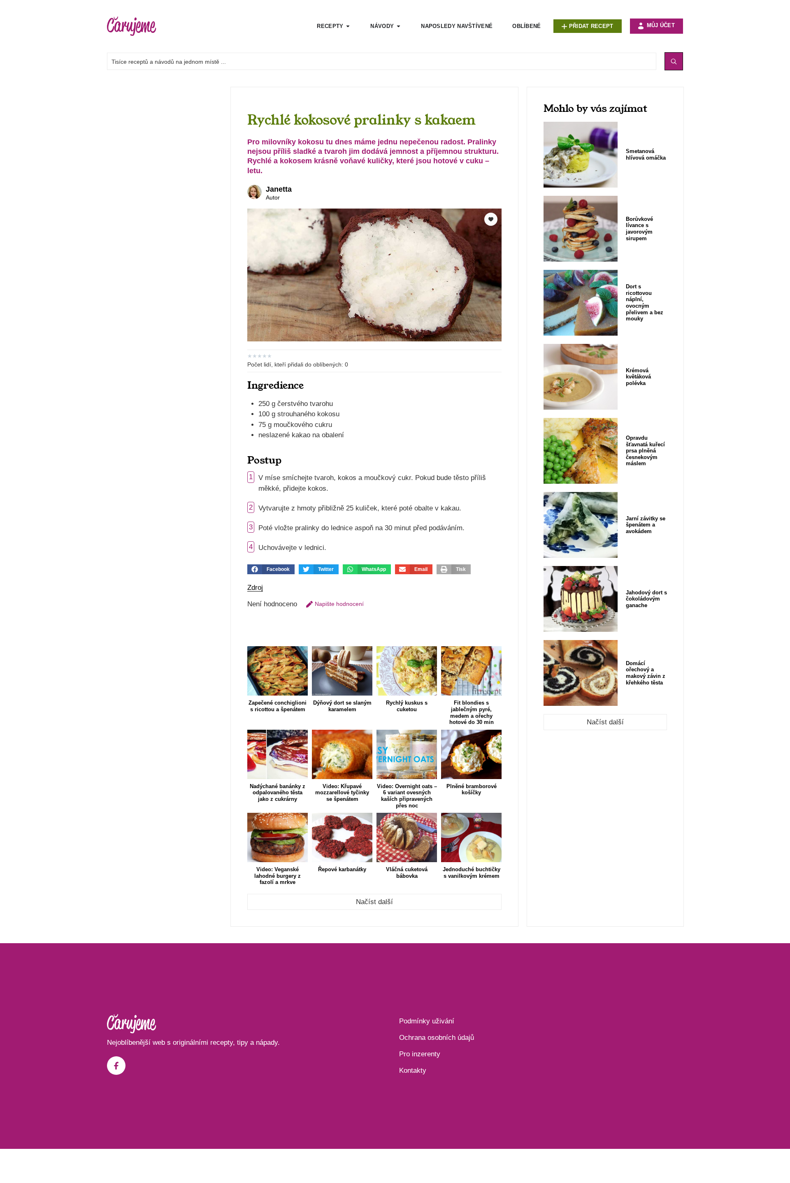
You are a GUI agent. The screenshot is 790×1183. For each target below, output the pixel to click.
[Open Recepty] (348, 26)
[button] (271, 569)
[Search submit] (674, 61)
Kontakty (412, 1070)
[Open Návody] (398, 26)
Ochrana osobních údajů (436, 1038)
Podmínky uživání (426, 1021)
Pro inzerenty (419, 1054)
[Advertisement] (164, 210)
